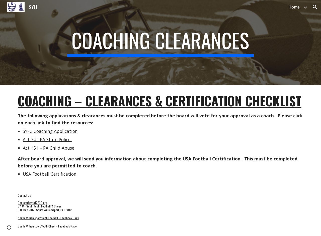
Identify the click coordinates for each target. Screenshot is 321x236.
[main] (160, 42)
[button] (315, 7)
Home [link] (294, 7)
